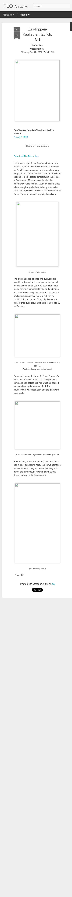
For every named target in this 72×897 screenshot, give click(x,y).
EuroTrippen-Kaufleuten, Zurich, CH (37, 34)
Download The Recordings (26, 156)
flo (53, 584)
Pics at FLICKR (21, 136)
